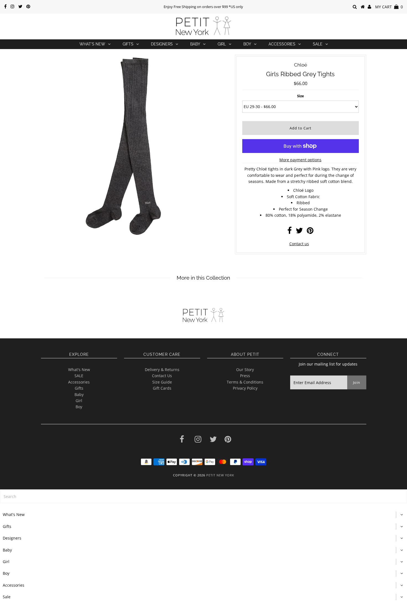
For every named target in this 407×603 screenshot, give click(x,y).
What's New (92, 44)
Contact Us (162, 375)
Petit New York (220, 475)
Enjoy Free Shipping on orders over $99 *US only (203, 6)
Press (245, 375)
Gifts (128, 44)
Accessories (282, 44)
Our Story (245, 369)
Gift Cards (162, 388)
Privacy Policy (245, 388)
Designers (162, 44)
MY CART (389, 6)
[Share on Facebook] (289, 231)
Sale (318, 44)
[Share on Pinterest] (310, 231)
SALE (78, 375)
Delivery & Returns (162, 369)
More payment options (300, 159)
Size (300, 95)
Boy (247, 44)
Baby (195, 44)
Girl (222, 44)
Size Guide (162, 382)
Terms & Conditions (245, 382)
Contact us (299, 243)
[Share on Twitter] (299, 231)
